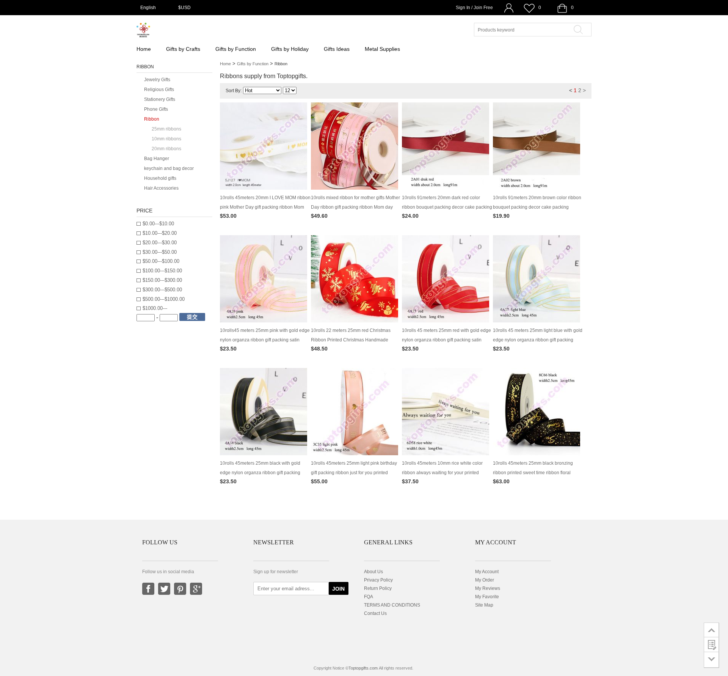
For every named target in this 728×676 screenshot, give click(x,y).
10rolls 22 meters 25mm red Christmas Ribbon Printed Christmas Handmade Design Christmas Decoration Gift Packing (354, 340)
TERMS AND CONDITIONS (392, 605)
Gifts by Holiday (290, 49)
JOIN (338, 589)
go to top (711, 629)
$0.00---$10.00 (158, 223)
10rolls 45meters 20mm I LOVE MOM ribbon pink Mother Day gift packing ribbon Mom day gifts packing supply (265, 207)
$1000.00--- (155, 308)
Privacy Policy (378, 580)
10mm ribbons (166, 139)
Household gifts (160, 178)
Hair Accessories (161, 188)
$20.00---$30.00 (160, 242)
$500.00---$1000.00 (164, 299)
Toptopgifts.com (363, 668)
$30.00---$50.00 (160, 252)
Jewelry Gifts (157, 79)
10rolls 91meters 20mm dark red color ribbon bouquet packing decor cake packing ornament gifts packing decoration (447, 207)
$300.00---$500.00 (162, 289)
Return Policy (378, 588)
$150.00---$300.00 (162, 280)
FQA (368, 596)
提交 (192, 317)
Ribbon (151, 119)
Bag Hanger (156, 158)
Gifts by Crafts (183, 49)
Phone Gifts (156, 109)
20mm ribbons (166, 148)
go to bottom (711, 660)
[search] (580, 30)
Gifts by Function (235, 49)
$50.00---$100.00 (161, 261)
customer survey (711, 644)
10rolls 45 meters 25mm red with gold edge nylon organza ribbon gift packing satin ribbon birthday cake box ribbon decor (446, 340)
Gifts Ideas (337, 49)
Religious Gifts (159, 89)
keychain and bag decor (169, 168)
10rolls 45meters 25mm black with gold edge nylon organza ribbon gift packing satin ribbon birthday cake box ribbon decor (264, 473)
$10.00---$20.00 (160, 233)
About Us (373, 571)
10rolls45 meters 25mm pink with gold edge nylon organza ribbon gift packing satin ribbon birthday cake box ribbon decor (265, 340)
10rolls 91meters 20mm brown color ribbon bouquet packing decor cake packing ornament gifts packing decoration (537, 207)
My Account (487, 571)
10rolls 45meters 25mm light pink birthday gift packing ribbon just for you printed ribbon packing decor (354, 473)
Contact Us (375, 613)
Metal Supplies (382, 49)
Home (143, 49)
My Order (484, 580)
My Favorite (487, 596)
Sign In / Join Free (474, 7)
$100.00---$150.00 (162, 271)
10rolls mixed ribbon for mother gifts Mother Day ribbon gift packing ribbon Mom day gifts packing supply (355, 207)
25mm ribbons (166, 129)
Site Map (484, 605)
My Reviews (487, 588)
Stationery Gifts (159, 99)
